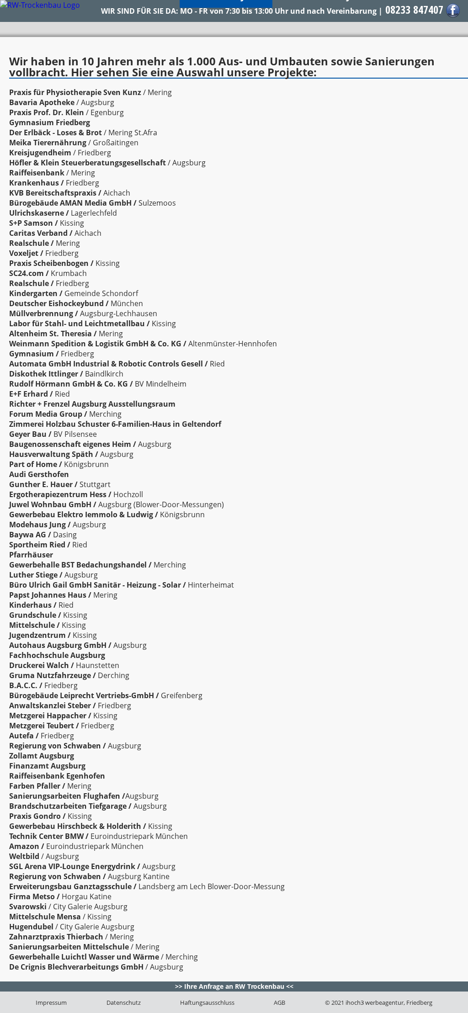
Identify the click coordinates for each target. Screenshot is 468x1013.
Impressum (51, 1002)
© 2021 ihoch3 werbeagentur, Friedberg (378, 1002)
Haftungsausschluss (207, 1002)
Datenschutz (123, 1002)
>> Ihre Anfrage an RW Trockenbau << (234, 986)
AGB (279, 1002)
